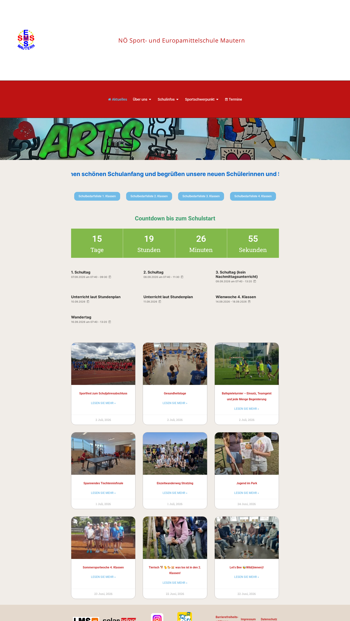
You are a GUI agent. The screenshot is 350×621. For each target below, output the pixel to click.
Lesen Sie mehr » (103, 403)
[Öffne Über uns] (150, 99)
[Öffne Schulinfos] (177, 99)
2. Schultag (153, 272)
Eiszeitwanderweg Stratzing (175, 483)
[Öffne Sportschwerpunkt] (217, 99)
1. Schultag (80, 272)
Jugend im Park (246, 483)
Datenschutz (269, 619)
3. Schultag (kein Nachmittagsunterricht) (237, 274)
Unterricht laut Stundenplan (95, 297)
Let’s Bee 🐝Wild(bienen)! (247, 567)
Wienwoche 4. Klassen (236, 297)
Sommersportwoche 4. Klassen (103, 567)
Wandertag (81, 317)
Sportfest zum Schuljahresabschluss (103, 393)
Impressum (248, 619)
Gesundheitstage (175, 393)
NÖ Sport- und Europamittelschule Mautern (181, 40)
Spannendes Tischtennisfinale (103, 483)
